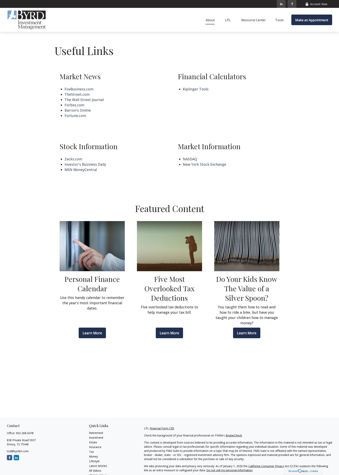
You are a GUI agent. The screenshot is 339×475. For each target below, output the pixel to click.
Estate (93, 442)
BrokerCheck (234, 435)
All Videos (95, 470)
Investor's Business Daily (85, 164)
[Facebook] (292, 4)
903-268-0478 (25, 433)
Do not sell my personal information (229, 470)
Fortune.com (75, 115)
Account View (318, 4)
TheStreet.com (77, 94)
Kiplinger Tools (196, 89)
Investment (96, 437)
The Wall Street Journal (84, 99)
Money (93, 456)
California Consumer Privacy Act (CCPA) (273, 466)
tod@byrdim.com (18, 451)
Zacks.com (73, 159)
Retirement (96, 433)
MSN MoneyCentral (81, 169)
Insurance (95, 447)
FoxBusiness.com (79, 89)
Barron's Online (78, 110)
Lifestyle (94, 461)
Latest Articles (98, 466)
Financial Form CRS (162, 428)
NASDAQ (190, 159)
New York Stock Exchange (204, 164)
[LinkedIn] (281, 4)
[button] (210, 20)
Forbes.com (74, 105)
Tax (91, 452)
